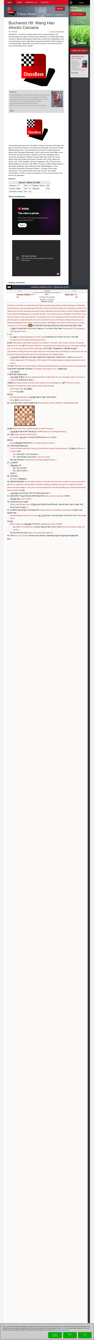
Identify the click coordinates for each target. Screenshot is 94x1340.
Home (19, 2)
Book (20, 291)
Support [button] (45, 2)
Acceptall (85, 1335)
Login (81, 3)
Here (63, 1328)
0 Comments (60, 31)
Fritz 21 (13, 92)
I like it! (53, 31)
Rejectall (70, 1335)
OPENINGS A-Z (31, 2)
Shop (9, 2)
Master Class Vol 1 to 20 (77, 57)
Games (74, 291)
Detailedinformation (55, 1335)
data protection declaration (62, 1330)
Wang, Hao (69, 294)
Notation (47, 291)
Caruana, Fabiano (24, 294)
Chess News (26, 14)
